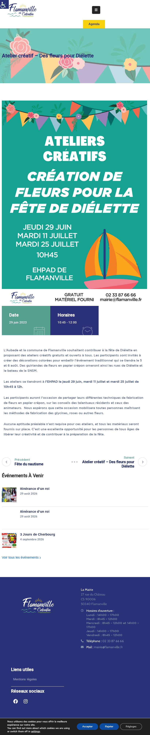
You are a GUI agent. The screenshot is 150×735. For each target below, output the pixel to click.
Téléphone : (105, 641)
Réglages (131, 726)
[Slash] (74, 461)
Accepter (87, 726)
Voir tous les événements (21, 557)
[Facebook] (15, 701)
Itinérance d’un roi (34, 489)
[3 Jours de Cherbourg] (9, 540)
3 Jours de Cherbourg (37, 534)
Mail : (104, 647)
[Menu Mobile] (96, 10)
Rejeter (109, 726)
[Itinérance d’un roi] (9, 494)
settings (35, 731)
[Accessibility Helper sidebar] (4, 4)
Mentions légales (25, 679)
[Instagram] (25, 701)
